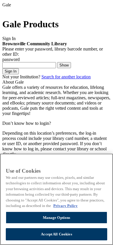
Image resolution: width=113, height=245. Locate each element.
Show (64, 65)
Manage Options (56, 217)
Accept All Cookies (56, 234)
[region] (56, 199)
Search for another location (66, 76)
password (11, 59)
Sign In (11, 71)
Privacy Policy (65, 205)
